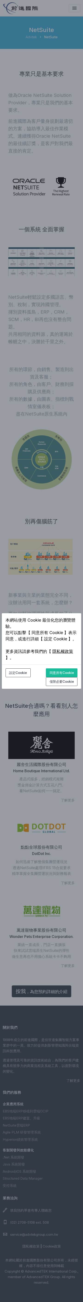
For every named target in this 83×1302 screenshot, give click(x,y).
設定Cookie (18, 673)
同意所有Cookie (62, 673)
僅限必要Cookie (62, 681)
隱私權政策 (62, 651)
